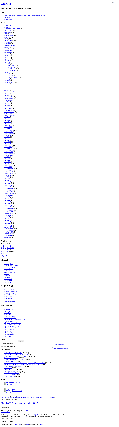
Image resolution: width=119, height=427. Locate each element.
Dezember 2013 (9, 97)
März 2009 (7, 183)
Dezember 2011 (9, 128)
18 (7, 250)
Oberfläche (7, 42)
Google (10, 75)
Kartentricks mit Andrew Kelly (13, 366)
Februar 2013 (8, 107)
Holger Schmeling (9, 293)
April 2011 (7, 142)
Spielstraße (7, 59)
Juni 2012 (7, 118)
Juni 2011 (7, 138)
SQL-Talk (7, 62)
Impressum (7, 17)
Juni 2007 (7, 218)
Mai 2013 (7, 105)
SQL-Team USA (9, 331)
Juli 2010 (7, 157)
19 (9, 250)
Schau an (7, 54)
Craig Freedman (9, 309)
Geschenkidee (8, 35)
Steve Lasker (8, 336)
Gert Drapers (8, 314)
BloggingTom (8, 264)
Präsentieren (8, 49)
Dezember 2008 (9, 188)
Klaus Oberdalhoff (9, 295)
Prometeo (7, 277)
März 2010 (7, 163)
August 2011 (8, 135)
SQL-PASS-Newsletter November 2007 (19, 403)
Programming (8, 50)
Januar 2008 (8, 207)
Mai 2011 (7, 140)
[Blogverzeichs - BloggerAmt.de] (9, 384)
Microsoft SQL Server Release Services (16, 319)
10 (5, 248)
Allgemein (7, 25)
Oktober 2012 (8, 113)
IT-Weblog (7, 270)
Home (32, 397)
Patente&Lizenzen (9, 45)
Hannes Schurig (9, 269)
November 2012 (9, 112)
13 (11, 248)
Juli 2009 (7, 177)
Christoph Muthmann (10, 291)
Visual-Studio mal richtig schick (44, 397)
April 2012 (7, 122)
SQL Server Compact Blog (12, 324)
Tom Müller (7, 282)
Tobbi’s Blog (8, 280)
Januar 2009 (8, 187)
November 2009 (9, 170)
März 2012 (7, 123)
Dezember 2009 (9, 168)
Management (8, 40)
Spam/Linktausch (13, 77)
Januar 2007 (8, 227)
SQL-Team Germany (10, 329)
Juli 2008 (7, 197)
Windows (7, 80)
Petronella (7, 275)
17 (5, 250)
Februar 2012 (8, 125)
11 (7, 248)
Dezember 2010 (9, 148)
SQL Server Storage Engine (12, 326)
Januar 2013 (8, 108)
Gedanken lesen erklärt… (11, 373)
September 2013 (9, 98)
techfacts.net (8, 279)
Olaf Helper (7, 296)
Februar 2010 (8, 165)
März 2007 (7, 223)
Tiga (27, 424)
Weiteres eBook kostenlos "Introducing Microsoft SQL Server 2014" (24, 363)
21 (13, 250)
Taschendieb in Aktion (11, 358)
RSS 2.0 (24, 416)
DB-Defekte (11, 65)
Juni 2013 (7, 103)
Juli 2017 (7, 90)
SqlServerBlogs (9, 334)
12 (9, 248)
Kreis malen (8, 368)
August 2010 (8, 155)
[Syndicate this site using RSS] (8, 389)
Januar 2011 (8, 147)
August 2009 (8, 175)
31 (5, 254)
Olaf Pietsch (8, 298)
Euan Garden (8, 311)
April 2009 (7, 182)
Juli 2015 (7, 93)
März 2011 (7, 143)
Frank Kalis (7, 313)
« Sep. (2, 256)
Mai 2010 (7, 160)
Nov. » (8, 256)
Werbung (7, 79)
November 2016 (9, 92)
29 (2, 254)
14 (13, 248)
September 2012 (9, 115)
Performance (12, 67)
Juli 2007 (7, 217)
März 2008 (7, 203)
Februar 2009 (8, 185)
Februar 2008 (8, 205)
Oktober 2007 (8, 212)
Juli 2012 (7, 117)
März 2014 (7, 95)
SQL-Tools (11, 70)
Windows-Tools (9, 82)
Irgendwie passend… (10, 371)
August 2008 (8, 195)
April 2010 (7, 162)
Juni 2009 (7, 178)
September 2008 (9, 193)
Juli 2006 (7, 237)
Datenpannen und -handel (12, 28)
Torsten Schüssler (9, 301)
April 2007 (7, 222)
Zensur (6, 84)
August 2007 (8, 215)
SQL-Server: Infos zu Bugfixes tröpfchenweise (15, 397)
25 (7, 252)
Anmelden (7, 392)
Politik (6, 47)
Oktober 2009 (8, 172)
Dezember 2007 (9, 208)
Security (6, 55)
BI (9, 64)
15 (2, 250)
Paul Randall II (8, 321)
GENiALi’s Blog (9, 267)
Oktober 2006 (8, 232)
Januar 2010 (8, 167)
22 (2, 252)
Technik (6, 72)
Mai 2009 (7, 180)
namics (6, 274)
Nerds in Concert (9, 361)
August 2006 (8, 235)
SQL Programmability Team (12, 323)
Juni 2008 (7, 198)
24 (5, 252)
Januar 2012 (8, 127)
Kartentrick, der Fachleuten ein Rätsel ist (16, 356)
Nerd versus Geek (9, 376)
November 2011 (9, 130)
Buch (6, 27)
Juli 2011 (7, 137)
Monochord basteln (10, 369)
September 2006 (9, 233)
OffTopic (7, 44)
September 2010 (9, 153)
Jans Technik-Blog (9, 272)
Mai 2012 (7, 120)
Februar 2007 (8, 225)
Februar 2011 (8, 145)
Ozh (41, 424)
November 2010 (9, 150)
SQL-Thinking (8, 333)
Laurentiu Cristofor (10, 318)
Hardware (7, 37)
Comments (17, 391)
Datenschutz (8, 19)
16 (3, 250)
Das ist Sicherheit (9, 374)
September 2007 (9, 213)
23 (3, 252)
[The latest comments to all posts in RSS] (8, 391)
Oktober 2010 (8, 152)
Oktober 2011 (8, 132)
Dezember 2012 (9, 110)
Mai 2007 (7, 220)
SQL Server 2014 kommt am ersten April (16, 354)
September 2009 (9, 173)
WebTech (7, 74)
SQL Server (11, 69)
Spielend (7, 57)
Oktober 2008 (8, 192)
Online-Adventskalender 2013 (13, 353)
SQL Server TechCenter (11, 328)
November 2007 (9, 210)
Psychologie (8, 52)
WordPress (18, 424)
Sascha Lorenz (8, 300)
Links (6, 39)
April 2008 (7, 202)
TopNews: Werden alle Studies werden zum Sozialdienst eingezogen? (24, 16)
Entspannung (8, 30)
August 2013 (8, 100)
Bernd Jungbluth (9, 290)
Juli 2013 (7, 102)
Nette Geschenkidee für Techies (13, 359)
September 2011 (9, 133)
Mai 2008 (7, 200)
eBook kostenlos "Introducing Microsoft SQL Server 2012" (21, 364)
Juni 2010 (7, 158)
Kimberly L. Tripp (9, 316)
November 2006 (9, 230)
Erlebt (6, 34)
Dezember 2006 (9, 228)
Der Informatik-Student (11, 265)
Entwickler (7, 32)
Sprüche (6, 60)
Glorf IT (6, 3)
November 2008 (9, 190)
